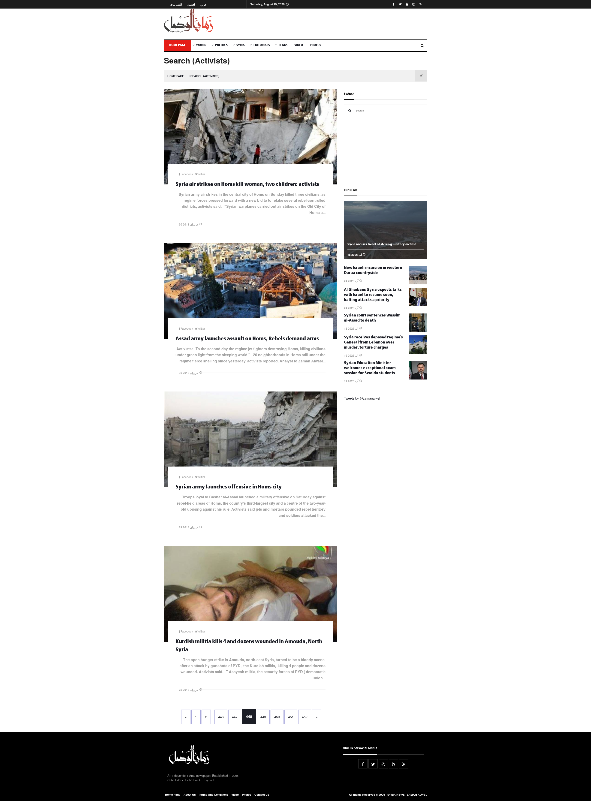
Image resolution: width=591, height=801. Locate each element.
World (201, 45)
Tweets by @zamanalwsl (362, 398)
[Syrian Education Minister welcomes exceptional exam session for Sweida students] (418, 378)
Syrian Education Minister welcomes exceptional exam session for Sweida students (370, 368)
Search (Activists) (204, 76)
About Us (190, 794)
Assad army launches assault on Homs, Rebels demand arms (247, 339)
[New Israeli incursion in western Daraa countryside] (418, 283)
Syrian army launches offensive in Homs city (228, 487)
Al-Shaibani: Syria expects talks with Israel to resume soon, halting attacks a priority (373, 295)
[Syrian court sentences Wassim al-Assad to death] (418, 330)
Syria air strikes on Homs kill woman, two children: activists (247, 185)
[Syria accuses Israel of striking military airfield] (385, 257)
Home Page (177, 45)
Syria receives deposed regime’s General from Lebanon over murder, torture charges (373, 343)
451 (291, 716)
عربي (203, 4)
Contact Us (261, 794)
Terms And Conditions (213, 794)
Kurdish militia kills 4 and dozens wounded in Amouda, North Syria (248, 646)
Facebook (187, 174)
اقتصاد (191, 4)
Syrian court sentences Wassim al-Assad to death (372, 318)
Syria (240, 45)
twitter (201, 174)
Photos (315, 45)
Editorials (261, 45)
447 (235, 716)
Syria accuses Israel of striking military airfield (381, 244)
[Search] (350, 110)
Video (298, 45)
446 (221, 716)
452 (305, 716)
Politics (221, 45)
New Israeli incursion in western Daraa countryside (373, 271)
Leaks (283, 45)
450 (277, 716)
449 (263, 716)
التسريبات (176, 4)
